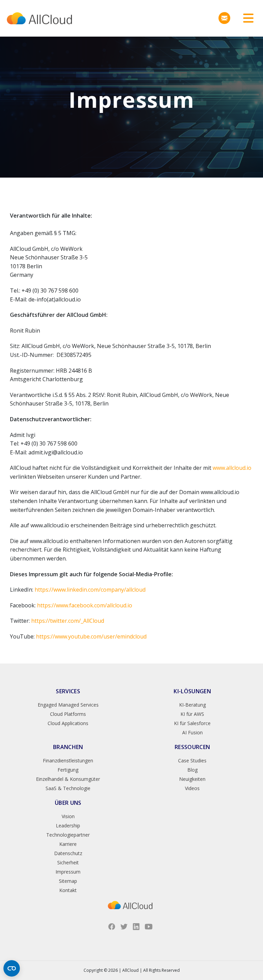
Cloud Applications (68, 723)
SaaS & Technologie (68, 788)
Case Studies (192, 760)
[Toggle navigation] (246, 18)
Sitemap (68, 881)
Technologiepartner (68, 834)
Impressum (67, 871)
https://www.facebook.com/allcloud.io (84, 605)
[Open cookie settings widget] (11, 968)
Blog (192, 769)
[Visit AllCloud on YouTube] (148, 926)
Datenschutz (68, 853)
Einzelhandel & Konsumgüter (68, 779)
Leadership (68, 825)
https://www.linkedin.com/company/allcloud (90, 589)
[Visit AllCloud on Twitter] (124, 926)
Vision (68, 816)
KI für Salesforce (192, 723)
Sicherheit (68, 862)
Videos (192, 788)
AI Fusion (192, 732)
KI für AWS (192, 714)
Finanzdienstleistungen (68, 760)
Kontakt (68, 890)
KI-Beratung (192, 704)
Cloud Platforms (68, 714)
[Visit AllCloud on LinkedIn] (136, 926)
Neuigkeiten (192, 779)
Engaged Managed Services (68, 704)
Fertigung (68, 769)
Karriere (68, 844)
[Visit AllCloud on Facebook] (111, 926)
